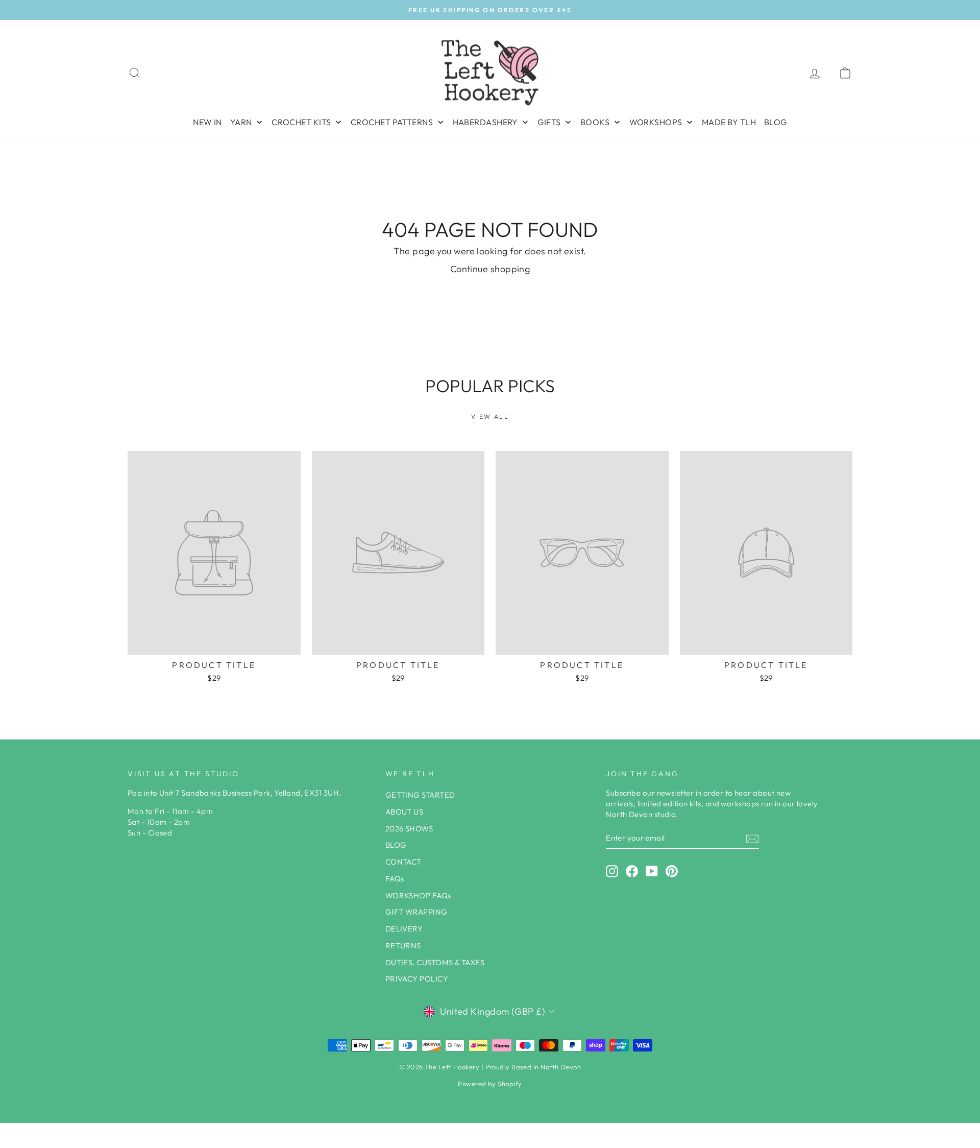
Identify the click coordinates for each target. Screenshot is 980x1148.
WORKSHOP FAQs (418, 895)
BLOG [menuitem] (775, 122)
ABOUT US (404, 812)
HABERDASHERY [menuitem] (485, 122)
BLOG (396, 845)
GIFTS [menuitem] (548, 122)
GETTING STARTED (420, 795)
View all (490, 416)
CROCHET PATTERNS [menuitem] (392, 122)
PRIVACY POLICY (416, 979)
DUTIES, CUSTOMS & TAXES (434, 962)
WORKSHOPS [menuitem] (655, 122)
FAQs (394, 878)
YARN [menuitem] (241, 122)
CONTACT (403, 862)
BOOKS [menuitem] (594, 122)
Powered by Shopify (490, 1084)
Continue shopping (490, 269)
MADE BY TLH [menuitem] (729, 122)
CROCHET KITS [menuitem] (301, 122)
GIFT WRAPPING (416, 912)
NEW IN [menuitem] (207, 122)
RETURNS (403, 945)
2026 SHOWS (409, 828)
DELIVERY (404, 929)
